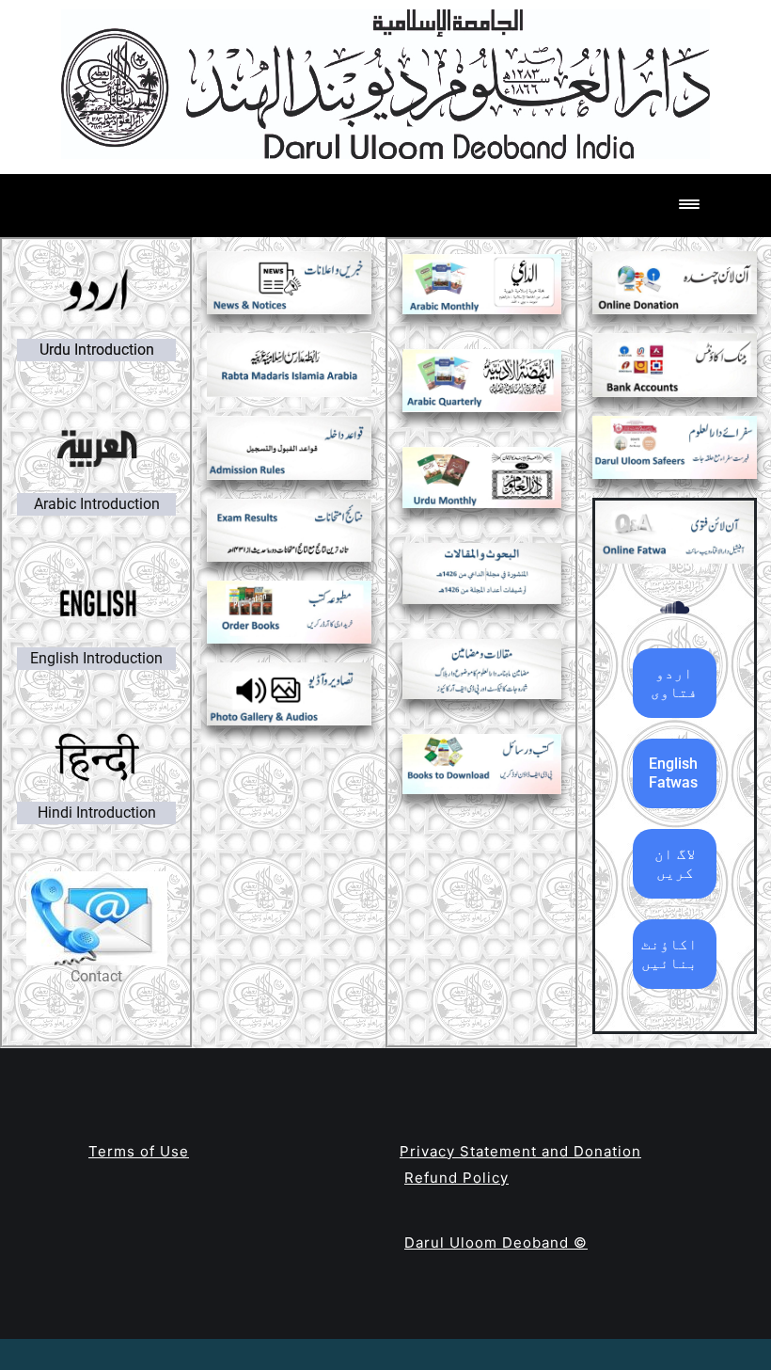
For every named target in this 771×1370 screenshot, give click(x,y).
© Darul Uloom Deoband (496, 1242)
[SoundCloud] (674, 607)
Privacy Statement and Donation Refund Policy (520, 1164)
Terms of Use (138, 1151)
